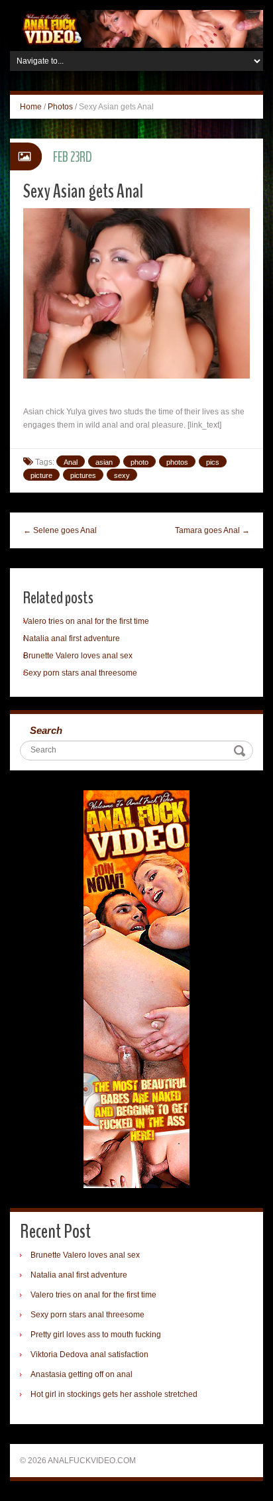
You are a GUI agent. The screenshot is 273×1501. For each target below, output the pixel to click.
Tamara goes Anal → (212, 530)
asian (104, 462)
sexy (122, 475)
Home (31, 106)
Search (46, 730)
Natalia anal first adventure (71, 638)
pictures (83, 475)
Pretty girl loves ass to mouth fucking (95, 1334)
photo (139, 462)
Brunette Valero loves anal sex (78, 655)
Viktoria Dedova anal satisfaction (89, 1354)
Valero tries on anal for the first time (86, 621)
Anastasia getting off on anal (81, 1374)
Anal (71, 462)
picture (41, 475)
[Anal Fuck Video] (136, 28)
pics (212, 462)
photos (177, 462)
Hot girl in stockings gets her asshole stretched (113, 1394)
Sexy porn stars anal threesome (80, 673)
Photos (60, 106)
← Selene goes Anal (60, 530)
